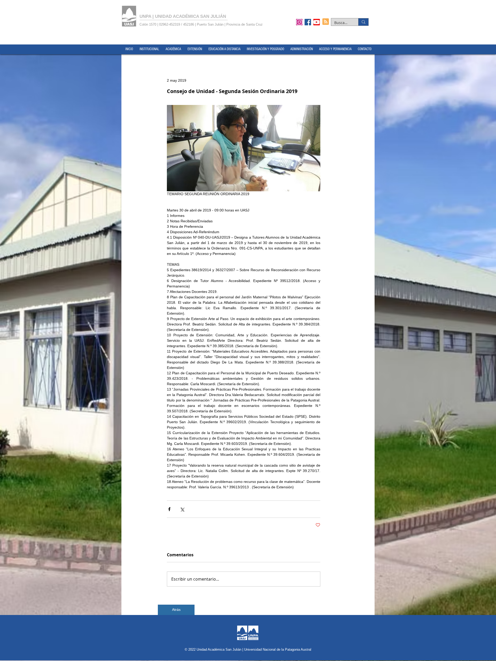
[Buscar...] (363, 22)
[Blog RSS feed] (325, 21)
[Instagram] (299, 22)
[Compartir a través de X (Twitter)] (182, 509)
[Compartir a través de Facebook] (169, 509)
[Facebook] (308, 22)
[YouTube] (316, 22)
